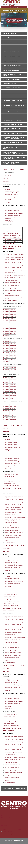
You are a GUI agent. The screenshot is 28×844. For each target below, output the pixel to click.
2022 (10, 167)
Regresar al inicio (22, 841)
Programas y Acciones (6, 821)
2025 (18, 167)
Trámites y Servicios (6, 817)
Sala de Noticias (5, 819)
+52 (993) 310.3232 (7, 831)
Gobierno (3, 815)
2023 (13, 167)
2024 (15, 167)
